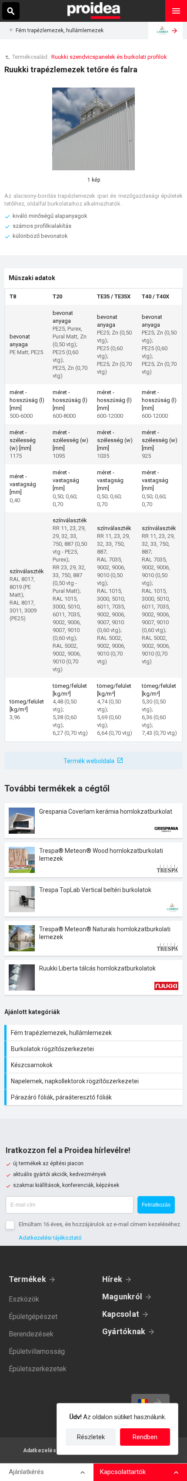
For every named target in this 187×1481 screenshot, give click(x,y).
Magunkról (122, 1296)
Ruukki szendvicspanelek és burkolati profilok (109, 57)
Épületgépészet (33, 1316)
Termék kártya (93, 820)
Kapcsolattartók (123, 1472)
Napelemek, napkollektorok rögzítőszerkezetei (95, 1081)
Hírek (112, 1279)
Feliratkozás (156, 1205)
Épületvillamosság (37, 1351)
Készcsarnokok (95, 1065)
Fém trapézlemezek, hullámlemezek (60, 30)
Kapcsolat (120, 1314)
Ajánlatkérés (26, 1472)
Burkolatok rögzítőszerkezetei (95, 1049)
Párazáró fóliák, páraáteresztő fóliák (95, 1097)
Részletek (91, 1437)
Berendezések (31, 1334)
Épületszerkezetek (38, 1369)
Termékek (27, 1279)
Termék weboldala (88, 760)
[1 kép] (93, 129)
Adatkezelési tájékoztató (50, 1237)
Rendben (145, 1437)
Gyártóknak (123, 1331)
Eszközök (24, 1299)
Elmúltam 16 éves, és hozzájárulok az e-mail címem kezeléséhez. (100, 1224)
